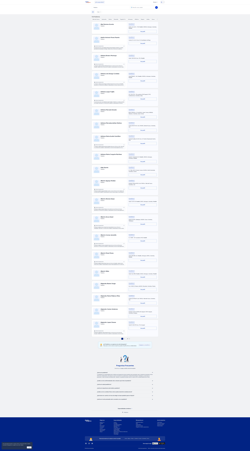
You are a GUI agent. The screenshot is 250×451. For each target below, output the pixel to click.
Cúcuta (101, 428)
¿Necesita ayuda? (160, 424)
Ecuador (140, 438)
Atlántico (137, 19)
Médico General (117, 430)
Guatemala (144, 438)
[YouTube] (92, 443)
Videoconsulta (160, 425)
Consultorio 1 (132, 24)
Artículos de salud (139, 425)
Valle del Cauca (96, 19)
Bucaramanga (102, 429)
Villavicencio (102, 430)
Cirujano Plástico (117, 428)
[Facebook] (86, 443)
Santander (104, 19)
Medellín (101, 423)
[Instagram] (89, 443)
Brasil (148, 438)
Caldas (148, 19)
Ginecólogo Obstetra (118, 424)
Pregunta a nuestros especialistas (142, 426)
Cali (100, 424)
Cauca (153, 19)
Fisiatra (115, 422)
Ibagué (101, 431)
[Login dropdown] (162, 2)
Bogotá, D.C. (123, 19)
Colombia (136, 438)
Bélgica (129, 438)
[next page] (129, 338)
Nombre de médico (139, 422)
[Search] (156, 7)
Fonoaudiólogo (116, 429)
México (132, 438)
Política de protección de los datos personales (156, 448)
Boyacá (142, 19)
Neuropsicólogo (117, 425)
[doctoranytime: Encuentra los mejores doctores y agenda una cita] (122, 412)
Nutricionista (116, 432)
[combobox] (110, 7)
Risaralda (116, 19)
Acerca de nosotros (161, 423)
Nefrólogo (116, 426)
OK (29, 447)
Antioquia (130, 19)
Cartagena (102, 426)
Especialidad (138, 424)
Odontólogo (116, 433)
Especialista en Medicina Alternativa (121, 431)
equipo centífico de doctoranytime (128, 368)
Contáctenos (159, 422)
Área (137, 423)
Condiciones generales (142, 448)
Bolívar (110, 19)
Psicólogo (115, 423)
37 (127, 338)
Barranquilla (102, 425)
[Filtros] (93, 12)
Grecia (126, 438)
